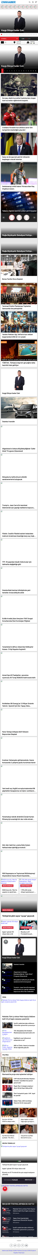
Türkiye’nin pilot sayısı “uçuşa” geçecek (15, 1165)
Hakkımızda (5, 1250)
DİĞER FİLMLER (28, 1179)
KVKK (29, 1250)
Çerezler (25, 1250)
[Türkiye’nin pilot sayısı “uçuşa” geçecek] (19, 1154)
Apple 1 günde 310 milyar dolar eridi (13, 1168)
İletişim (11, 1250)
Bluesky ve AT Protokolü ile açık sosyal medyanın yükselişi (18, 1173)
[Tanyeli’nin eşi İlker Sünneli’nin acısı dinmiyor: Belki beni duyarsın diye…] (28, 1129)
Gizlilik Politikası (17, 1250)
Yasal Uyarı (21, 1252)
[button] (1, 34)
